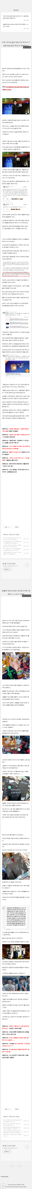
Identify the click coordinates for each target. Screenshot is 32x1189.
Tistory (14, 1184)
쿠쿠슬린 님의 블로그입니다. (10, 566)
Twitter (12, 1186)
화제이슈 (5, 534)
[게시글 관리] (11, 527)
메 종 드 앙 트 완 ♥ (9, 563)
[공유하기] (9, 527)
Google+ (25, 1186)
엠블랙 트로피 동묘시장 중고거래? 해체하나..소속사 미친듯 (15, 25)
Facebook (17, 1186)
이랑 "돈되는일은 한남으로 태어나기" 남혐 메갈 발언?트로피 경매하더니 (16, 17)
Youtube (20, 1186)
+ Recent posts (4, 1176)
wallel (23, 1184)
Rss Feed (7, 1186)
